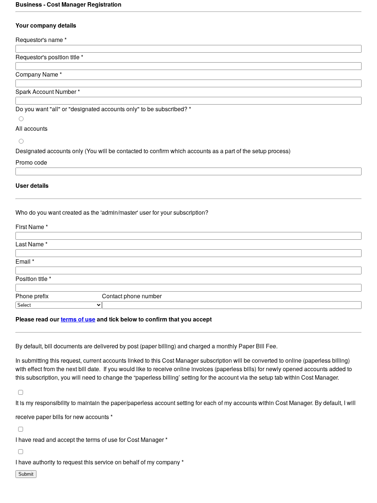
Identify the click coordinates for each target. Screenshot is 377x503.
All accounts (31, 128)
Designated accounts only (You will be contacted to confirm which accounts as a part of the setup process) (152, 151)
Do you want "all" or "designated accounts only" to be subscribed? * (103, 109)
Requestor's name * (41, 39)
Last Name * (31, 244)
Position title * (33, 278)
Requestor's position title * (49, 57)
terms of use (78, 319)
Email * (24, 261)
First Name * (31, 226)
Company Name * (38, 74)
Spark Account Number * (47, 91)
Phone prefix (32, 296)
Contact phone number (132, 296)
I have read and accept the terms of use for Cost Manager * (91, 439)
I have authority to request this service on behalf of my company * (99, 462)
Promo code (31, 162)
